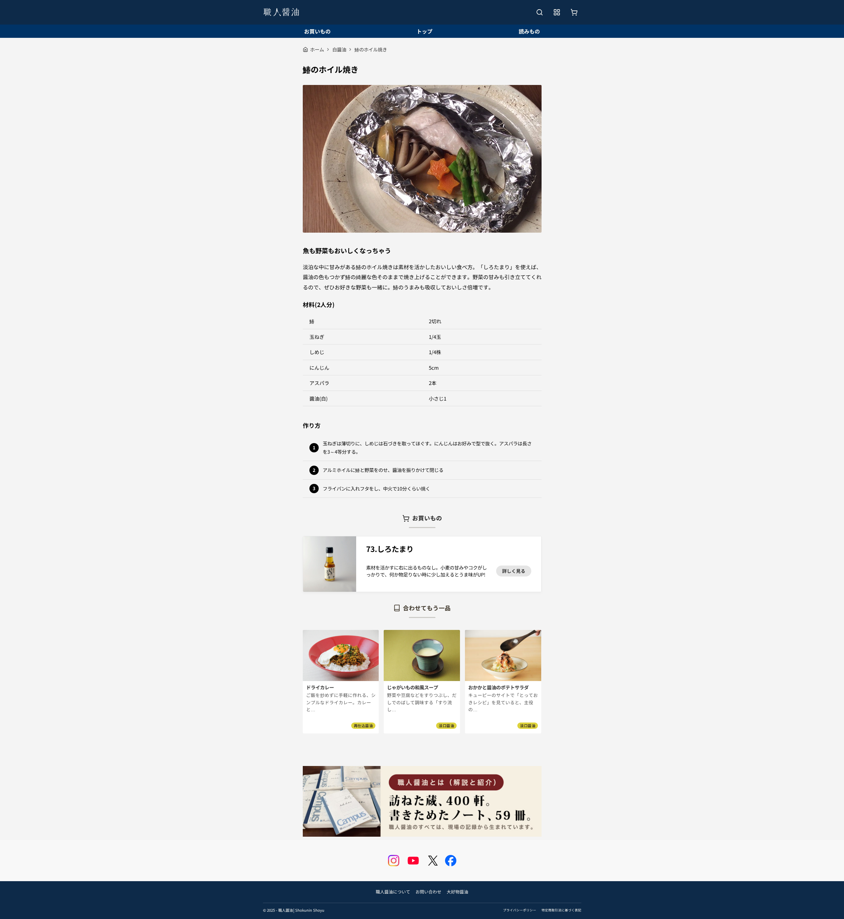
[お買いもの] (574, 12)
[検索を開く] (539, 12)
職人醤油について (393, 891)
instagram (393, 860)
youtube (413, 860)
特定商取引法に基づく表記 (561, 910)
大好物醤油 (457, 891)
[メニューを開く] (557, 12)
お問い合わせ (428, 891)
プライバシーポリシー (519, 910)
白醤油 (339, 49)
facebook (450, 860)
